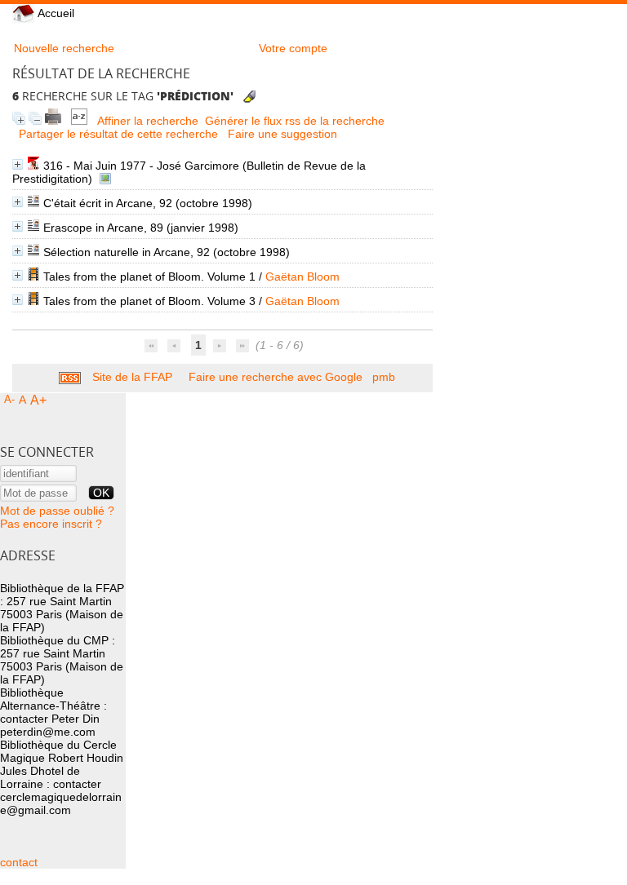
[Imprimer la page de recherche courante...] (54, 120)
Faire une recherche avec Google (275, 376)
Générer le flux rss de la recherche (295, 120)
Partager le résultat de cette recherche (118, 133)
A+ (38, 400)
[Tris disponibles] (81, 120)
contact (19, 862)
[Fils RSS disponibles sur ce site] (70, 376)
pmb (383, 376)
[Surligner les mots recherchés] (249, 97)
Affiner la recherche (147, 120)
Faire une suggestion (282, 133)
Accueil (54, 13)
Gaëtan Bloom (302, 276)
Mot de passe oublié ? (57, 510)
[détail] (17, 164)
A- (9, 399)
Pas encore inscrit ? (51, 523)
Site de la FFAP (132, 376)
